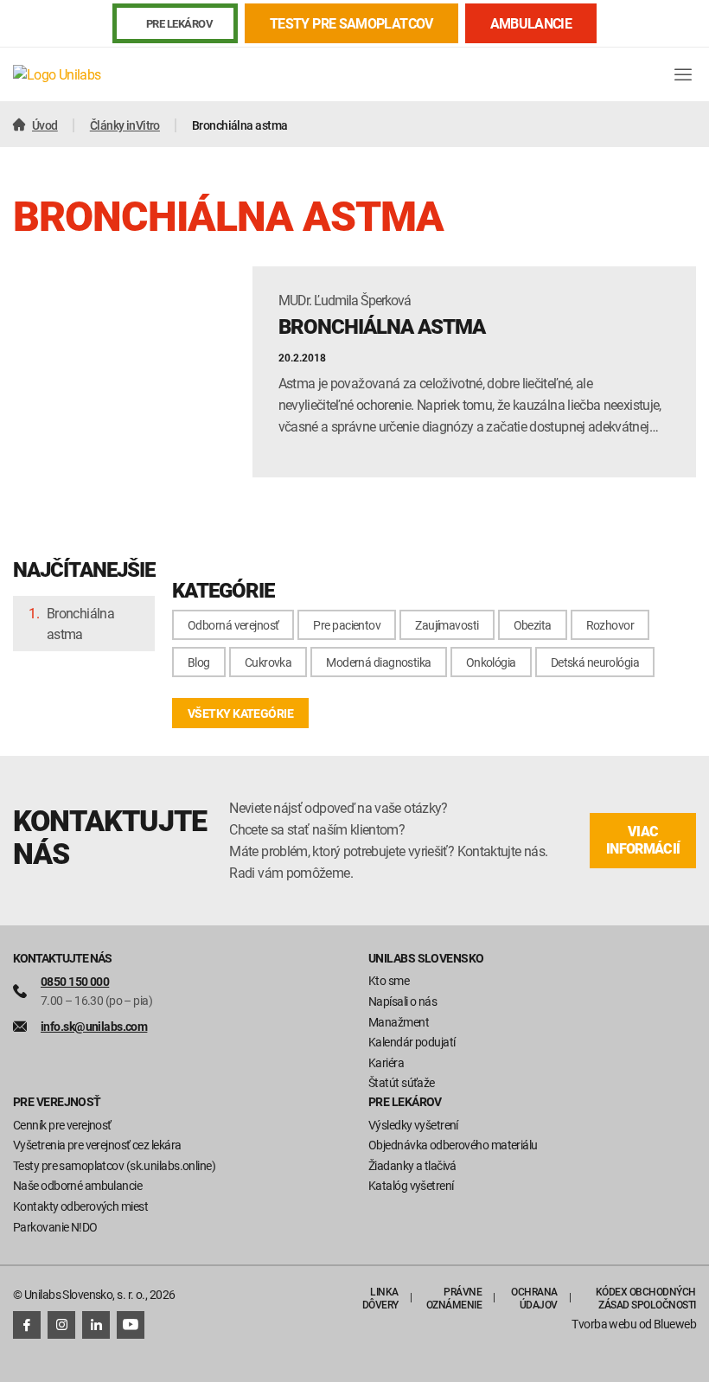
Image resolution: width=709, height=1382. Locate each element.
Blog (199, 662)
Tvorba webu (604, 1323)
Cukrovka (268, 662)
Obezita (533, 625)
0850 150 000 (75, 981)
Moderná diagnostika (378, 662)
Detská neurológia (595, 662)
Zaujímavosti (446, 625)
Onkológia (491, 662)
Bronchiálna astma (80, 623)
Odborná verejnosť (233, 625)
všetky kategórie (240, 713)
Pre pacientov (346, 625)
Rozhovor (610, 625)
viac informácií (643, 840)
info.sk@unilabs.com (94, 1026)
